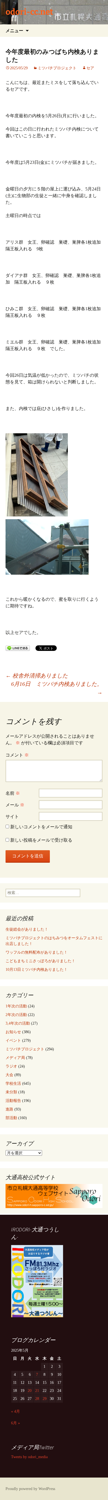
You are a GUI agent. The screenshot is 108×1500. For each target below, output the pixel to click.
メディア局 (15, 1058)
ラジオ (11, 1066)
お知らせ (13, 1032)
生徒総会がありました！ (27, 929)
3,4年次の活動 (18, 1023)
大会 (9, 1075)
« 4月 (15, 1411)
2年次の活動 (16, 1015)
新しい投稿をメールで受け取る (41, 840)
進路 (9, 1109)
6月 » (15, 1423)
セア (90, 68)
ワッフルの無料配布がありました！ (37, 952)
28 (37, 1399)
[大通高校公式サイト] (54, 1196)
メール (15, 805)
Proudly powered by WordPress (30, 1489)
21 (37, 1391)
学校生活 (13, 1083)
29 (45, 1399)
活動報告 (13, 1101)
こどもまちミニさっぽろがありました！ (40, 961)
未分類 (11, 1092)
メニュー (14, 30)
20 (30, 1391)
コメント (17, 755)
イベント (13, 1040)
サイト (12, 816)
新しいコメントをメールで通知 (41, 826)
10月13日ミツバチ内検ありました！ (37, 969)
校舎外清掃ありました (37, 676)
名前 (13, 793)
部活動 (11, 1118)
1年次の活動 (16, 1006)
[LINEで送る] (18, 647)
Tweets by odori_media (29, 1457)
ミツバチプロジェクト (57, 68)
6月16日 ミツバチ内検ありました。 (56, 688)
